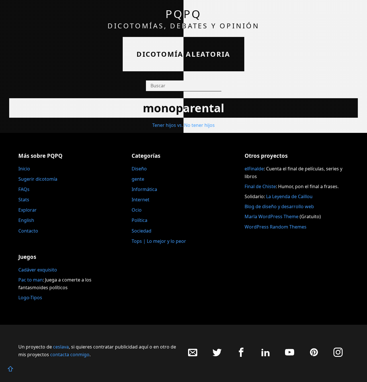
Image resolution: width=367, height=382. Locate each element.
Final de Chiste (260, 186)
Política (139, 220)
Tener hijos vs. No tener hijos (183, 125)
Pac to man (30, 280)
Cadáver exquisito (37, 270)
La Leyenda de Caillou (289, 196)
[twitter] (217, 355)
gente (138, 179)
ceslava (61, 347)
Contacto (28, 231)
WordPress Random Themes (276, 227)
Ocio (137, 210)
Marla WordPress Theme (271, 216)
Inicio (24, 169)
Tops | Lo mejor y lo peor (159, 241)
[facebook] (241, 355)
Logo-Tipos (30, 297)
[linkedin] (265, 355)
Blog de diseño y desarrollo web (279, 206)
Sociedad (141, 231)
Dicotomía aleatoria (183, 54)
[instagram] (338, 355)
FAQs (24, 189)
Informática (144, 189)
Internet (140, 199)
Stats (23, 199)
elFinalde (254, 169)
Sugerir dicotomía (37, 179)
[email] (192, 355)
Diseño (139, 169)
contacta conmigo (69, 354)
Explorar (27, 210)
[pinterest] (314, 355)
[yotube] (289, 355)
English (26, 220)
